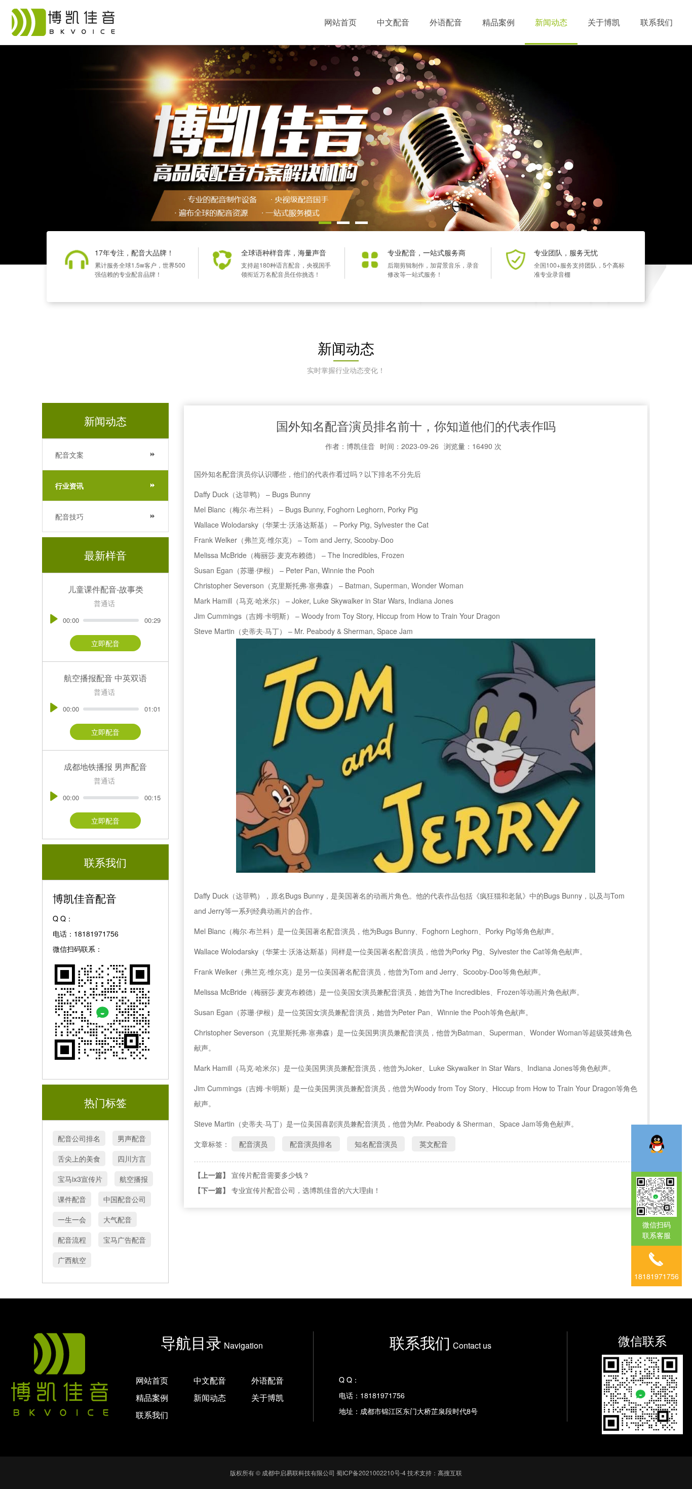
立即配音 (105, 643)
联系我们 (656, 22)
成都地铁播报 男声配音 (105, 766)
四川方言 (132, 1158)
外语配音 (446, 22)
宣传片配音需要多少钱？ (271, 1175)
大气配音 (117, 1219)
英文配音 (433, 1144)
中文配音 (393, 22)
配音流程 (72, 1240)
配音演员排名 (311, 1144)
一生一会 (72, 1219)
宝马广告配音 (124, 1240)
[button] (325, 222)
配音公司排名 (79, 1138)
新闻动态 (551, 22)
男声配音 (132, 1138)
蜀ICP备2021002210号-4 (371, 1472)
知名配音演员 (376, 1144)
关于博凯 (604, 22)
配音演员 (253, 1144)
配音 (229, 474)
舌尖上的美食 (79, 1158)
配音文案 (69, 455)
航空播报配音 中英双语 (105, 678)
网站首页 (340, 22)
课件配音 (72, 1199)
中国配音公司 (124, 1199)
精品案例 (498, 22)
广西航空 (72, 1260)
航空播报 (134, 1179)
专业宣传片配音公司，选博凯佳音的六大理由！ (306, 1190)
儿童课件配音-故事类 (105, 589)
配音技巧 (69, 516)
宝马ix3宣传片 (80, 1179)
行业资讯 (69, 485)
